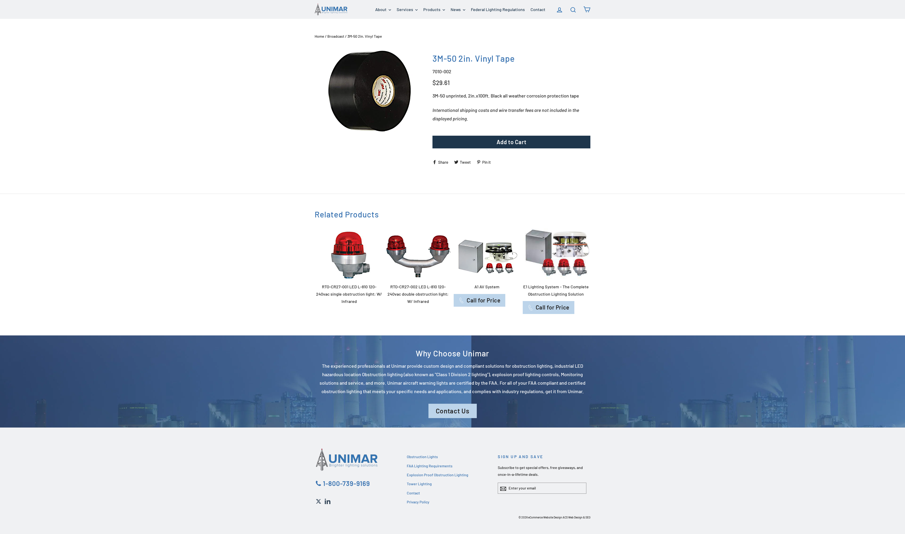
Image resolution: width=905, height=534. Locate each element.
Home (319, 36)
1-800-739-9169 (345, 483)
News (456, 9)
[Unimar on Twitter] (318, 500)
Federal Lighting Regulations (498, 9)
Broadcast (335, 36)
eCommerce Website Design (545, 517)
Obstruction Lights (422, 456)
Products (432, 9)
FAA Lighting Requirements (429, 466)
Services (405, 9)
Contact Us (452, 411)
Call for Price (483, 300)
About (381, 9)
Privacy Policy (418, 502)
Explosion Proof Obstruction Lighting (437, 475)
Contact (538, 9)
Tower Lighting (419, 483)
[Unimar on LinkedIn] (327, 500)
